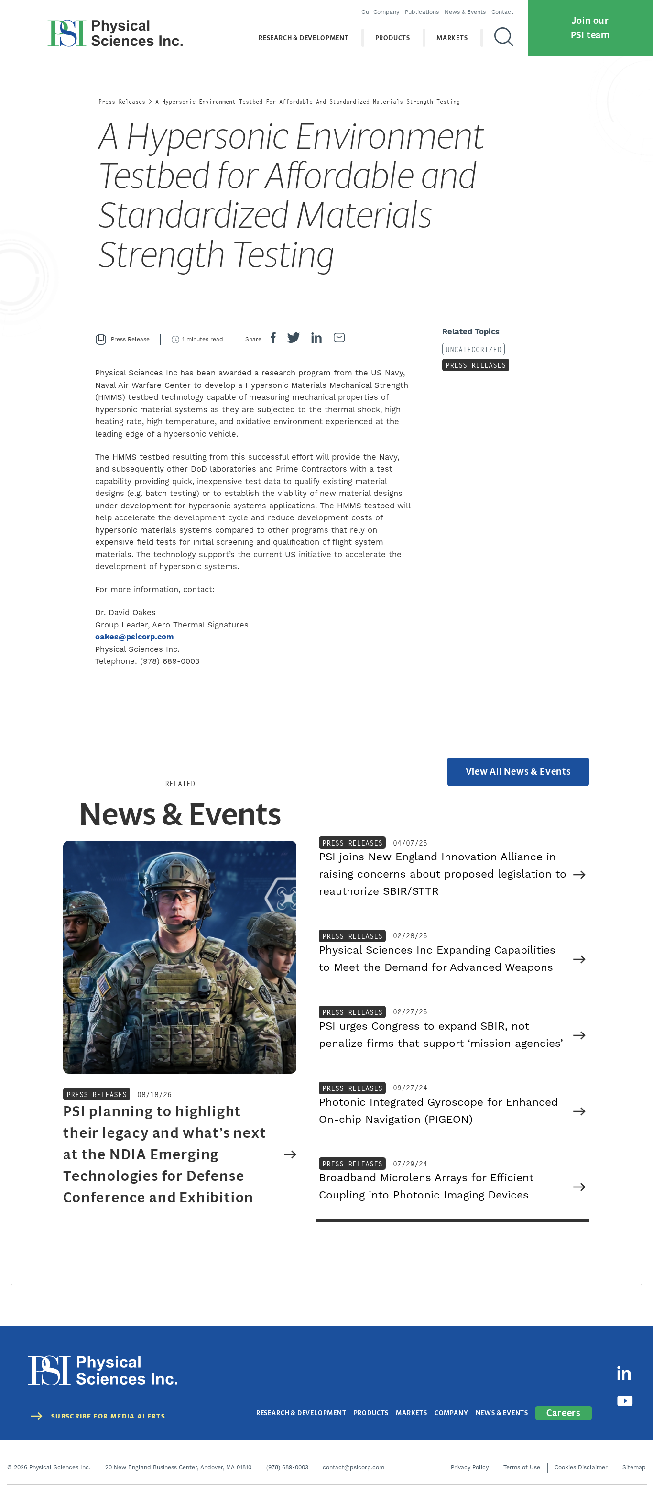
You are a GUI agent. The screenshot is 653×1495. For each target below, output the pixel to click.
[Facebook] (273, 339)
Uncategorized (473, 349)
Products (392, 38)
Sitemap (634, 1467)
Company (451, 1413)
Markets (452, 38)
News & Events (465, 12)
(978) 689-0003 (287, 1467)
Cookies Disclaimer (581, 1467)
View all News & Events (518, 771)
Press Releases (121, 101)
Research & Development (304, 38)
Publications (422, 12)
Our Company (380, 12)
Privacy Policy (470, 1467)
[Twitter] (293, 339)
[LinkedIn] (316, 339)
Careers (563, 1413)
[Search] (503, 37)
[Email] (339, 339)
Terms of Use (521, 1467)
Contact (502, 12)
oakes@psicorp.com (134, 637)
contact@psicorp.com (353, 1467)
